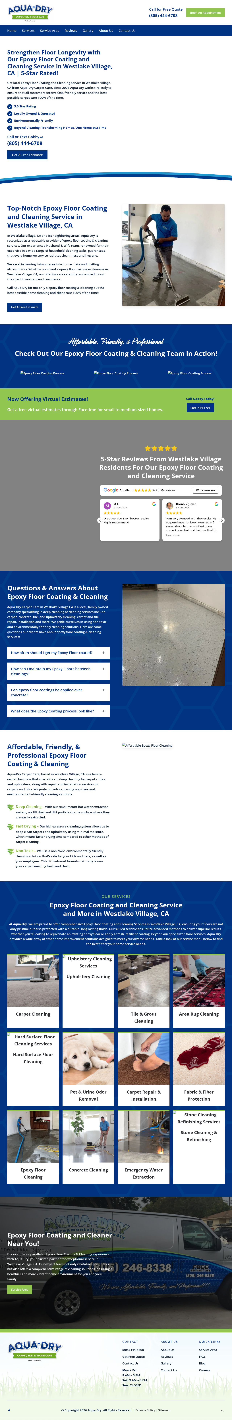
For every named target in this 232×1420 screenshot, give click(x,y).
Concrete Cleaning (88, 1170)
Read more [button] (110, 535)
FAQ (202, 1357)
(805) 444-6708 (24, 143)
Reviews (71, 30)
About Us (167, 1350)
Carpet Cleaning (33, 1014)
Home (11, 30)
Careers (204, 1370)
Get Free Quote (133, 1357)
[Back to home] (30, 13)
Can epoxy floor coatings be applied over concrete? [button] (46, 692)
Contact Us (127, 30)
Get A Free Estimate (27, 155)
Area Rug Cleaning (199, 1014)
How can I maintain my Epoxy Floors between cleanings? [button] (51, 671)
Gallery (87, 30)
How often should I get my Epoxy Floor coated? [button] (51, 652)
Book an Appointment (205, 13)
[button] (42, 373)
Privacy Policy (145, 1410)
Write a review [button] (205, 490)
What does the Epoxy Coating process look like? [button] (52, 711)
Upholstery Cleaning (88, 976)
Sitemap (164, 1410)
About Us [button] (106, 30)
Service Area (49, 30)
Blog (202, 1363)
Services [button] (28, 30)
